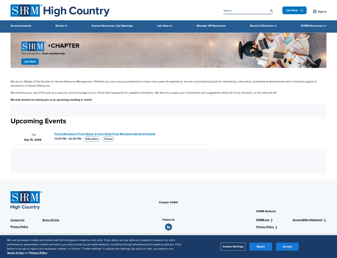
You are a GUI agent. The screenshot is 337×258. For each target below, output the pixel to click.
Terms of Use (15, 253)
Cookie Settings (233, 246)
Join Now (30, 61)
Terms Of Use (50, 220)
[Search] (271, 11)
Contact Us (18, 220)
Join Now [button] (163, 26)
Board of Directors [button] (261, 26)
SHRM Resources (312, 26)
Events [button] (59, 26)
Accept (287, 246)
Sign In (322, 12)
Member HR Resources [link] (211, 26)
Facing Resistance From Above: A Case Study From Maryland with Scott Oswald (104, 134)
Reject (261, 246)
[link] (294, 10)
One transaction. (43, 53)
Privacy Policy (19, 227)
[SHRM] (60, 10)
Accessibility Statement (307, 220)
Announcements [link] (21, 26)
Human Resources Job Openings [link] (112, 26)
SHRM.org (262, 220)
